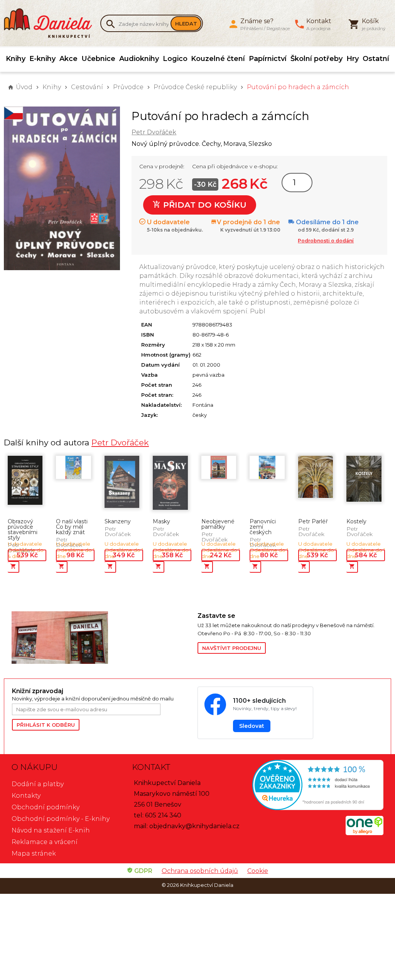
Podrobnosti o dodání (326, 241)
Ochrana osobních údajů (200, 871)
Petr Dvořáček (154, 132)
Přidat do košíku (203, 205)
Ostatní (376, 58)
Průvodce (128, 87)
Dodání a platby (38, 784)
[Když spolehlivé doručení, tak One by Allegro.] (364, 833)
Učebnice (98, 58)
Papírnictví (268, 58)
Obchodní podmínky (45, 807)
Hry (352, 58)
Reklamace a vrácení (45, 842)
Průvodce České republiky (195, 87)
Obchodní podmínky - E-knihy (61, 818)
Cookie (257, 871)
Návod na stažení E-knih (51, 830)
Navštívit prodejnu (231, 648)
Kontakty (26, 795)
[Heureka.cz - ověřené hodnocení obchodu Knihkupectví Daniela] (317, 786)
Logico (175, 58)
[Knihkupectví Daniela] (52, 23)
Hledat (186, 23)
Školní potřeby (316, 58)
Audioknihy (139, 58)
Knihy (15, 58)
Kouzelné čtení (218, 58)
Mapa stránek (34, 853)
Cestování (87, 87)
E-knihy (42, 58)
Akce (68, 58)
